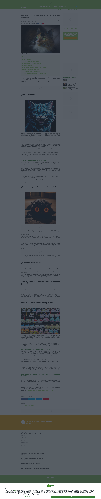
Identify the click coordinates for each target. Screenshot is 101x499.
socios (15, 490)
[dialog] (50, 491)
